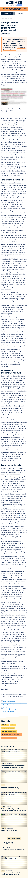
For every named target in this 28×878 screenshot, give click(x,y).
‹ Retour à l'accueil (6, 18)
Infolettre (20, 13)
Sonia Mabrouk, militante (9, 585)
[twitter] (8, 820)
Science (13, 466)
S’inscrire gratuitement (14, 696)
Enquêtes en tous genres (9, 479)
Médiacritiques (5, 831)
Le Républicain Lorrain (8, 469)
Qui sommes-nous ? (10, 757)
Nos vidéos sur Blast (7, 836)
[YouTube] (12, 820)
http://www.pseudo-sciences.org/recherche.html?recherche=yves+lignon (8, 451)
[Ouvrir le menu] (26, 3)
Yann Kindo (6, 33)
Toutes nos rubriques (7, 828)
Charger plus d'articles (14, 662)
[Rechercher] (1, 3)
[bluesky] (20, 820)
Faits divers (5, 466)
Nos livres (4, 839)
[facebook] (4, 820)
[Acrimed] (14, 3)
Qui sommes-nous (6, 846)
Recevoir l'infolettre (7, 864)
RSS (20, 869)
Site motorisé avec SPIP (14, 871)
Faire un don (7, 13)
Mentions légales (12, 869)
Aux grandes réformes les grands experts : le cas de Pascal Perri (13, 591)
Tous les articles (14, 666)
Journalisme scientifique (9, 472)
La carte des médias (6, 834)
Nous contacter (5, 852)
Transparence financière (8, 849)
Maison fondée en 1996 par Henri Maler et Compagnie (14, 875)
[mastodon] (24, 820)
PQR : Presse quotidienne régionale (11, 476)
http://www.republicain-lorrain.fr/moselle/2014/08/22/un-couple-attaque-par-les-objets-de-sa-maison (14, 444)
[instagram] (16, 820)
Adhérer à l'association (14, 805)
